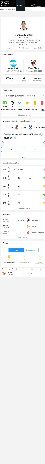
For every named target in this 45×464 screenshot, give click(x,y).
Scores (20, 5)
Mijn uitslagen (37, 5)
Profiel (8, 48)
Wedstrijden (23, 48)
